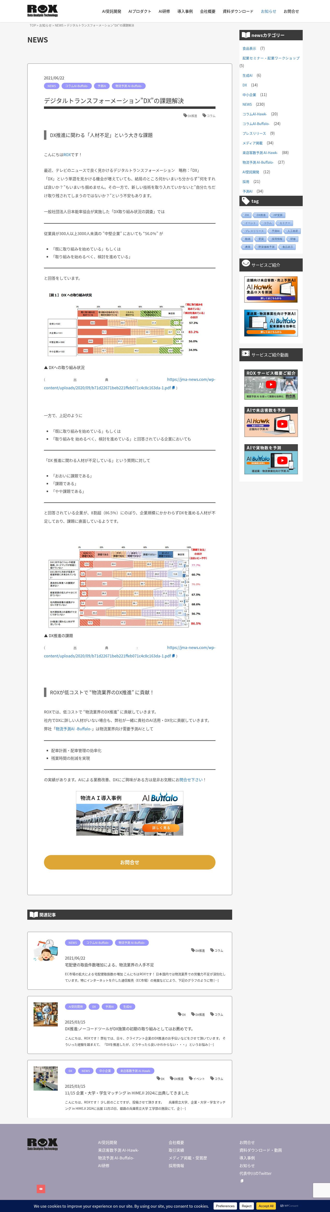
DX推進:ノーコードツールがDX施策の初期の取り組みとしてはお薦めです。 (130, 1028)
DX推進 (192, 116)
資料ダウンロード (238, 11)
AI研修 (164, 11)
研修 (293, 238)
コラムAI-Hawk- (255, 113)
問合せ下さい (191, 779)
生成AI (127, 1006)
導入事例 (185, 11)
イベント (199, 1079)
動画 (248, 238)
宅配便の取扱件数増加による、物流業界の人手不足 (109, 965)
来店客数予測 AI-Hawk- (135, 1071)
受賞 (261, 238)
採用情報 (277, 238)
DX (94, 1006)
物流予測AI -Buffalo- (74, 728)
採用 (246, 181)
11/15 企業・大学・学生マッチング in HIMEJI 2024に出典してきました (127, 1093)
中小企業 (105, 1071)
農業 (248, 246)
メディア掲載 (253, 142)
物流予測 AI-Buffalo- (128, 86)
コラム (211, 116)
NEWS (59, 25)
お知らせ (268, 11)
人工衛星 (292, 231)
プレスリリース (254, 133)
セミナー (285, 223)
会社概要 (207, 11)
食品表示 (249, 48)
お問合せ (291, 11)
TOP (33, 25)
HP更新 (278, 215)
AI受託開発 (111, 11)
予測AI (102, 86)
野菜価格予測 (266, 246)
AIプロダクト (140, 11)
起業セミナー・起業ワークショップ (271, 58)
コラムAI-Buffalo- (76, 86)
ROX (67, 154)
